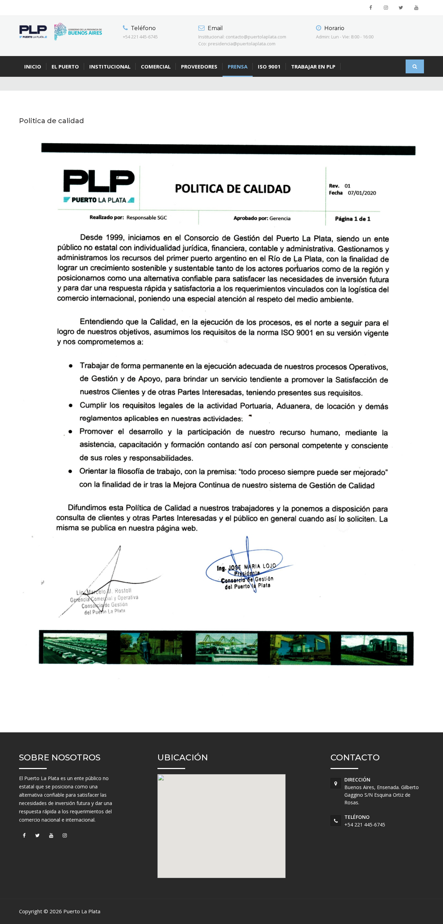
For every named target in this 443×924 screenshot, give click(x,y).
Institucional (109, 66)
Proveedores (199, 66)
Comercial (156, 66)
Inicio (32, 66)
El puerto (65, 66)
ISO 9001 (269, 66)
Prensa (237, 66)
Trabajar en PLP (313, 66)
